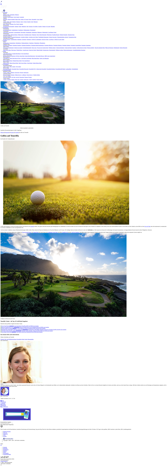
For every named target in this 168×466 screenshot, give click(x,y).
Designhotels (32, 30)
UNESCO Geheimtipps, (37, 39)
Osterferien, (31, 43)
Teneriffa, (5, 17)
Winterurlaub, (45, 32)
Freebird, (34, 79)
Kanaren (12, 132)
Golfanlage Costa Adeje (53, 232)
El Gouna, (26, 19)
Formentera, (12, 14)
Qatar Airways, (30, 74)
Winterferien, (37, 43)
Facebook (4, 401)
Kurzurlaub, (11, 32)
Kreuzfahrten (6, 64)
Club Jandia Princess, (7, 53)
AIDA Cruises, (6, 66)
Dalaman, (18, 21)
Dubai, (20, 26)
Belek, (8, 21)
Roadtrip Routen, (55, 34)
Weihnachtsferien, (25, 43)
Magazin (2, 132)
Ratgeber (5, 40)
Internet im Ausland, (18, 47)
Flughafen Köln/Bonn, (26, 45)
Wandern (2, 339)
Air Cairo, (14, 77)
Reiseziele (5, 12)
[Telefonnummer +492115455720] (1, 3)
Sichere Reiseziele (123, 47)
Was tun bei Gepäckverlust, (42, 47)
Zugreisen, (24, 39)
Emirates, (13, 74)
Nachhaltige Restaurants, (43, 37)
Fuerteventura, (10, 17)
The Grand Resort (25, 53)
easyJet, (17, 77)
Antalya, (5, 21)
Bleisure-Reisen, (14, 34)
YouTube (4, 404)
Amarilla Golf (65, 232)
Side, (11, 21)
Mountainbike (31, 339)
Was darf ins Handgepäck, (8, 47)
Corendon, (9, 79)
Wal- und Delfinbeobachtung (11, 339)
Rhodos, (7, 24)
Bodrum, (14, 21)
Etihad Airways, (18, 74)
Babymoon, (13, 50)
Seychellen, (35, 26)
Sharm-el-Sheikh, (11, 19)
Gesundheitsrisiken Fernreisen (79, 50)
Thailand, (16, 26)
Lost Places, (51, 39)
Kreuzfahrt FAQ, (32, 69)
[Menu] (1, 4)
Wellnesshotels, (26, 30)
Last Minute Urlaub (52, 32)
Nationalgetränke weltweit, (62, 37)
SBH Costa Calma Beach (50, 56)
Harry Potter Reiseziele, (42, 34)
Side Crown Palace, (23, 63)
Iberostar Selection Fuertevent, (9, 56)
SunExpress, (26, 79)
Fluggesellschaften (7, 70)
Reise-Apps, (34, 47)
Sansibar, (40, 26)
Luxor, (38, 19)
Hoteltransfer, (116, 47)
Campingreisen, (14, 39)
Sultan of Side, (6, 63)
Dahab (41, 19)
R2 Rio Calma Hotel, (20, 56)
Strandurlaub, (29, 32)
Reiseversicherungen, (68, 50)
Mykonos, (12, 24)
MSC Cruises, (12, 66)
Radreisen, (19, 39)
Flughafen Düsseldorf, (7, 45)
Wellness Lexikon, (59, 50)
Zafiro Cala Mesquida (44, 58)
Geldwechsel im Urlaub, (82, 47)
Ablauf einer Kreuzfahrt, (41, 69)
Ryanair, (21, 72)
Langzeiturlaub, (17, 32)
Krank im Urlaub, (32, 50)
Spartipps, (74, 47)
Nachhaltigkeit (75, 69)
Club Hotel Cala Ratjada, (26, 58)
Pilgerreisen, (49, 34)
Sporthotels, (20, 30)
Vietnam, (44, 26)
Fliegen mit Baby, (90, 47)
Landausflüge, (69, 69)
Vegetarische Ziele (72, 37)
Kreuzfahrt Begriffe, (7, 69)
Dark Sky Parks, (45, 39)
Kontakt (4, 436)
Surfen (26, 339)
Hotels (4, 51)
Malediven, (24, 26)
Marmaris (36, 21)
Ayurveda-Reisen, (7, 34)
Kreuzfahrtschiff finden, (60, 69)
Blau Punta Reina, (35, 58)
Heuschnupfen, (52, 50)
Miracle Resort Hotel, (14, 63)
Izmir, (32, 21)
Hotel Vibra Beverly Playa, (15, 58)
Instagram (4, 405)
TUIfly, (4, 72)
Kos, (15, 24)
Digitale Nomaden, (64, 34)
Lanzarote (22, 17)
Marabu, (13, 79)
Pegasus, (26, 77)
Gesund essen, (26, 50)
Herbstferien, (18, 43)
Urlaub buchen (4, 461)
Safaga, (22, 19)
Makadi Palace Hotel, (17, 60)
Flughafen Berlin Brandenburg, (37, 45)
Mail (3, 400)
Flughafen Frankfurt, (17, 45)
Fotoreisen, (29, 39)
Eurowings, (17, 72)
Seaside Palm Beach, (16, 53)
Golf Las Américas (75, 232)
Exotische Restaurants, (16, 37)
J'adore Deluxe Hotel (37, 63)
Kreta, (4, 24)
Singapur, (31, 26)
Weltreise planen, (52, 47)
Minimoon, (39, 32)
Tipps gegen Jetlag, (7, 50)
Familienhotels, (15, 30)
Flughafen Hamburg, (57, 45)
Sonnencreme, (46, 50)
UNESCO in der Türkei (59, 39)
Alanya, (22, 21)
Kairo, (30, 19)
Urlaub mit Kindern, (60, 47)
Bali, (28, 26)
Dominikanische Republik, (8, 26)
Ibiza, (8, 14)
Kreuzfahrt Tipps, (15, 69)
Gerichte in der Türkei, (33, 37)
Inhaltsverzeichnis (7, 431)
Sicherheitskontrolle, (27, 47)
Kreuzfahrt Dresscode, (24, 69)
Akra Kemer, (29, 63)
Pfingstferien (42, 43)
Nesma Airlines (39, 79)
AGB (4, 435)
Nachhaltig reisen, (28, 34)
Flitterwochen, (21, 34)
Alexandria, (34, 19)
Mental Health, (40, 50)
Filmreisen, (34, 34)
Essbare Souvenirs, (53, 37)
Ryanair (30, 77)
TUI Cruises (18, 66)
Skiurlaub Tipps (71, 34)
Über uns (5, 432)
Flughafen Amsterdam (86, 45)
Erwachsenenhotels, (7, 30)
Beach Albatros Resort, (8, 60)
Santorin (21, 24)
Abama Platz (35, 232)
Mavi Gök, (17, 79)
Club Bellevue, (6, 58)
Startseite (5, 447)
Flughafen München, (48, 45)
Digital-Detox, (19, 50)
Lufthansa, (12, 72)
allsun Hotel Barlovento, (30, 56)
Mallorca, (5, 14)
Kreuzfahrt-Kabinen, (51, 69)
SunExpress (25, 72)
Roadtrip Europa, (6, 39)
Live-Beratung (5, 406)
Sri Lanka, (48, 26)
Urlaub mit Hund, (68, 47)
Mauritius (53, 26)
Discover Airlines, (7, 74)
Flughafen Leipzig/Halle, (76, 45)
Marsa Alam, (18, 19)
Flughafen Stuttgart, (66, 45)
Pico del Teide (147, 226)
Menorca (17, 14)
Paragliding (19, 339)
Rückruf (3, 403)
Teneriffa (17, 132)
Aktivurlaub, (5, 32)
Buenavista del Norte (26, 232)
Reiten (23, 339)
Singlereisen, (34, 32)
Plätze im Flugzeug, (109, 47)
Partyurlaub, (23, 32)
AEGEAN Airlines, (7, 77)
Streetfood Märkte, (7, 37)
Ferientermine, (6, 43)
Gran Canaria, (16, 17)
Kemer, (25, 21)
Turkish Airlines (36, 74)
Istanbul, (29, 21)
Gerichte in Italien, (24, 37)
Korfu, (17, 24)
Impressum (5, 433)
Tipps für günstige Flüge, (100, 47)
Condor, (8, 72)
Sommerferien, (12, 43)
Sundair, (21, 79)
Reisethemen (5, 27)
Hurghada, (5, 19)
